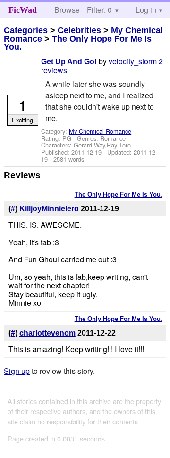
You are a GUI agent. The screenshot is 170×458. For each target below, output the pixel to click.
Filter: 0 (99, 9)
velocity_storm (133, 61)
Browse (67, 9)
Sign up (17, 370)
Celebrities (79, 30)
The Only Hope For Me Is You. (78, 43)
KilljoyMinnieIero (49, 209)
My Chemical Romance (100, 131)
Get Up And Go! (69, 62)
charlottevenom (47, 333)
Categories (26, 30)
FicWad (22, 10)
